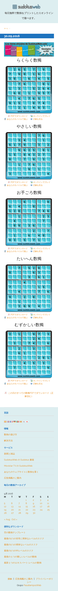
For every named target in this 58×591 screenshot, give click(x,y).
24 (41, 509)
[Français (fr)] (11, 421)
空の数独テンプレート (15, 532)
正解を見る (38, 119)
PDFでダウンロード (19, 116)
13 (12, 506)
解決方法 (8, 440)
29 (27, 513)
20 (12, 509)
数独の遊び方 (10, 434)
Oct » (14, 519)
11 (48, 503)
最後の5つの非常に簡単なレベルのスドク (24, 538)
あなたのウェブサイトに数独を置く (21, 472)
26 (5, 513)
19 (5, 509)
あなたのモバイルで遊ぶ (17, 119)
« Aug (7, 519)
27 (12, 513)
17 (41, 506)
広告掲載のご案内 (12, 478)
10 (41, 503)
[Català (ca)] (21, 421)
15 (27, 506)
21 (19, 509)
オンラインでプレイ (41, 116)
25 (48, 509)
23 (34, 509)
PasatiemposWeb (32, 585)
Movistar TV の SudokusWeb (18, 466)
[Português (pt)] (17, 421)
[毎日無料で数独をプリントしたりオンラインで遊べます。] (29, 7)
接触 (10, 579)
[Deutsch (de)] (14, 421)
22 (27, 509)
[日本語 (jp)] (27, 421)
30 (34, 513)
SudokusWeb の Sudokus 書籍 (19, 460)
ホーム (6, 28)
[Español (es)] (5, 421)
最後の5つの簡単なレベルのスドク (21, 544)
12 (5, 506)
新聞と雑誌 (9, 453)
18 (48, 506)
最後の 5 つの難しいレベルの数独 (20, 556)
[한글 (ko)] (24, 421)
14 (19, 506)
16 (34, 506)
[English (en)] (8, 421)
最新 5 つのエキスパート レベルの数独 (22, 562)
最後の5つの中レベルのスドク (18, 550)
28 (19, 513)
